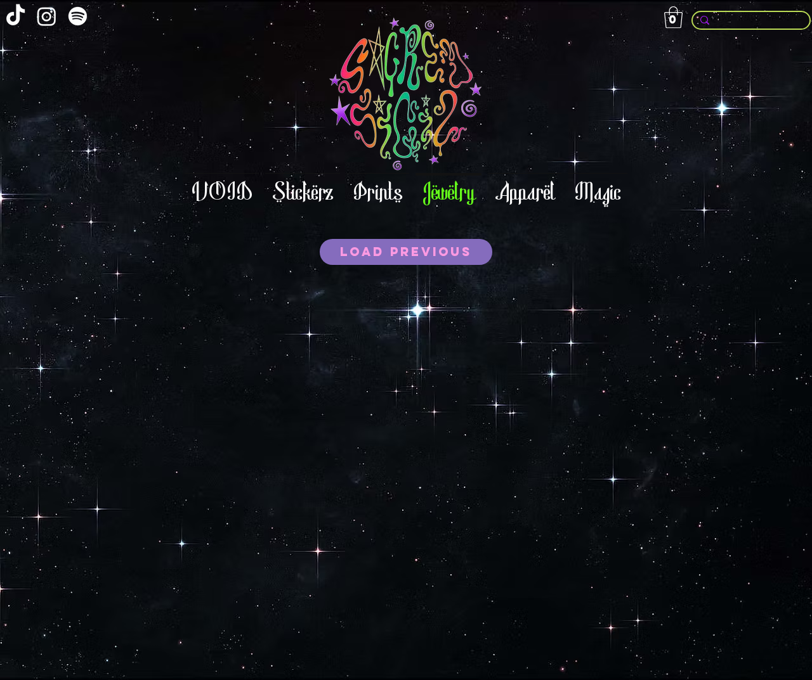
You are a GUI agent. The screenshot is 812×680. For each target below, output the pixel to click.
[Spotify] (77, 16)
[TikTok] (15, 16)
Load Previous (406, 251)
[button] (673, 17)
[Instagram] (46, 16)
